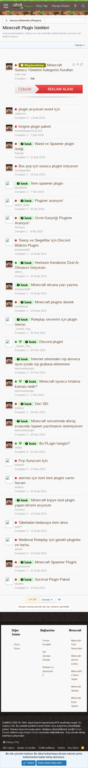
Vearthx (19, 583)
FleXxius (20, 227)
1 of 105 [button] (32, 599)
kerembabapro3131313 (28, 130)
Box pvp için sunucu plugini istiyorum (48, 166)
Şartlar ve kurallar (26, 747)
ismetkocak (21, 306)
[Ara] (83, 6)
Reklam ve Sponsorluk (48, 671)
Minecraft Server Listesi (76, 660)
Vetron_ (19, 271)
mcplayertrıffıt (22, 289)
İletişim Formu (31, 732)
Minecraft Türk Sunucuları (76, 644)
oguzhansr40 (22, 566)
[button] (6, 6)
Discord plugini (51, 342)
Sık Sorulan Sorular (46, 656)
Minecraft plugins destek (54, 302)
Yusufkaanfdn (23, 170)
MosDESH (21, 187)
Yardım (61, 747)
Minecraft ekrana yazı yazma (54, 285)
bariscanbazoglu (24, 368)
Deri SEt (41, 404)
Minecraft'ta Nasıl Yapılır (76, 675)
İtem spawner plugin (47, 183)
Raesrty (19, 153)
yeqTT (18, 526)
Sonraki (46, 599)
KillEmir (19, 408)
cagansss (20, 113)
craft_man (20, 74)
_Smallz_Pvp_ (23, 328)
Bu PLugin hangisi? (54, 443)
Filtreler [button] (79, 45)
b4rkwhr (19, 464)
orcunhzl (20, 509)
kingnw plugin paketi (35, 126)
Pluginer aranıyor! (49, 201)
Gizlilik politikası (46, 747)
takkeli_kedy (22, 205)
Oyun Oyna (17, 646)
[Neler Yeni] (75, 6)
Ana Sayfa (73, 747)
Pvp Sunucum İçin (33, 461)
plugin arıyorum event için (39, 109)
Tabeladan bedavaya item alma (43, 523)
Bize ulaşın (8, 747)
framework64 (22, 249)
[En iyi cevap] (20, 341)
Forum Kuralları (47, 642)
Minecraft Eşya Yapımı (76, 702)
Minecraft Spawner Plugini (55, 562)
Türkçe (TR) (12, 742)
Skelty (18, 447)
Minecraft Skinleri (76, 688)
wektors (19, 487)
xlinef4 (18, 549)
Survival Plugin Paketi (52, 579)
